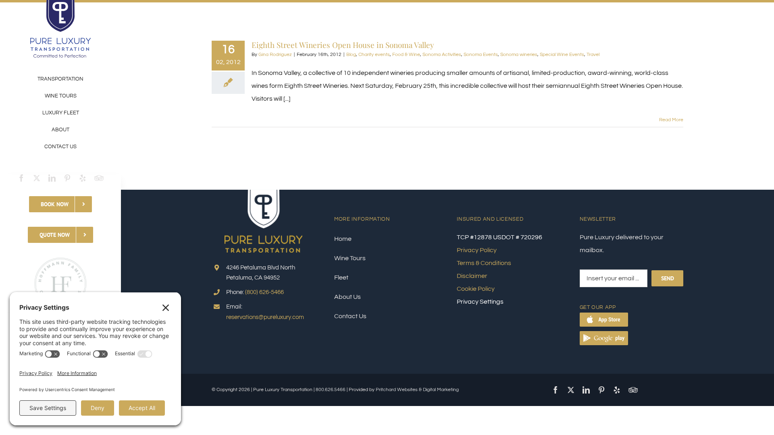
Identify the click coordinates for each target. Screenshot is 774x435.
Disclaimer (472, 276)
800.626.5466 (330, 389)
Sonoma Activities (441, 54)
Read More (671, 119)
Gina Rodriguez (275, 54)
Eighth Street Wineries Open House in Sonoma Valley (343, 44)
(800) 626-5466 (264, 292)
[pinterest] (67, 178)
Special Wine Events (562, 54)
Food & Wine (406, 54)
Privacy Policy (477, 250)
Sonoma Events (481, 54)
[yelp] (82, 178)
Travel (593, 54)
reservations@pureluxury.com (265, 317)
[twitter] (36, 178)
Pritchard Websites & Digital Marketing (417, 389)
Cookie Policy (476, 289)
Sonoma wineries (518, 54)
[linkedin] (52, 178)
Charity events (374, 54)
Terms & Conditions (484, 263)
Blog (351, 54)
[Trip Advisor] (99, 178)
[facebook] (21, 178)
